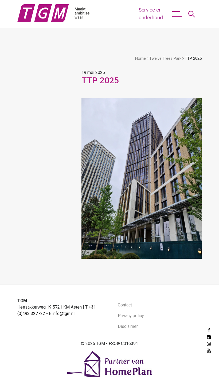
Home (140, 58)
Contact (125, 305)
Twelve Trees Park (165, 58)
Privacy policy (131, 315)
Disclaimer (128, 326)
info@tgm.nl (63, 313)
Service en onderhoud (151, 14)
